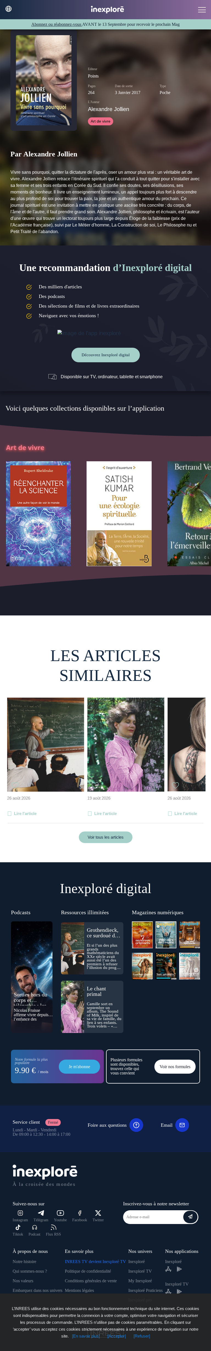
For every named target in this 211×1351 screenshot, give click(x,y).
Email (167, 1125)
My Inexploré (140, 1280)
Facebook (79, 1220)
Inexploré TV (140, 1271)
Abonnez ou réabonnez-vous (56, 24)
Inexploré (136, 1261)
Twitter (98, 1220)
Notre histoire (24, 1261)
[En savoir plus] (86, 1336)
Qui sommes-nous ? (30, 1271)
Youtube (60, 1220)
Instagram (20, 1220)
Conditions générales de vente (91, 1280)
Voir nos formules (175, 1066)
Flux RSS (53, 1234)
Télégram (41, 1220)
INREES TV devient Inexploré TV (95, 1261)
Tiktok (18, 1234)
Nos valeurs (23, 1280)
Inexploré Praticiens (145, 1290)
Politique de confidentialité (88, 1271)
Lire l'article (25, 813)
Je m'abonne (79, 1066)
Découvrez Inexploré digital (106, 355)
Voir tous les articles (106, 837)
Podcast (34, 1234)
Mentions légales (79, 1290)
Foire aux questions (107, 1125)
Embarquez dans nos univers (37, 1290)
